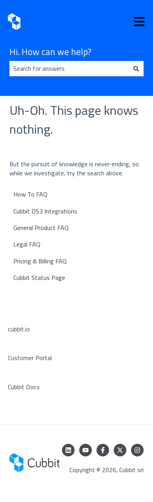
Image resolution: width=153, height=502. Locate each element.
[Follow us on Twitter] (120, 450)
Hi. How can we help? (50, 52)
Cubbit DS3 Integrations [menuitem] (45, 211)
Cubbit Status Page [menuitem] (39, 277)
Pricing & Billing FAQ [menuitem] (40, 261)
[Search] (136, 68)
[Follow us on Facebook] (103, 450)
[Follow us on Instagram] (137, 450)
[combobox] (69, 68)
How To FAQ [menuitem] (30, 194)
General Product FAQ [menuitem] (41, 227)
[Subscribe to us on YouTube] (85, 450)
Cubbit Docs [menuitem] (24, 387)
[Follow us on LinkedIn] (68, 450)
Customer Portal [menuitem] (30, 357)
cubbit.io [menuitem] (19, 329)
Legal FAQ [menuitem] (26, 244)
